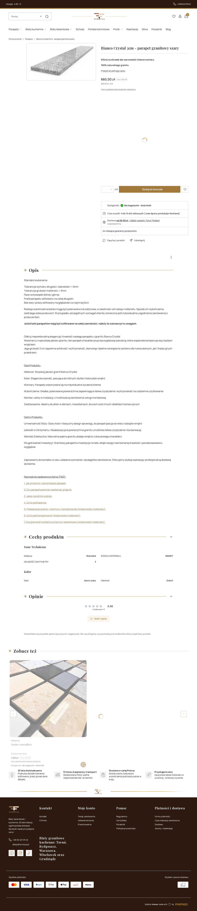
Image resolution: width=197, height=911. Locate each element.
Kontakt (42, 816)
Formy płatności (162, 816)
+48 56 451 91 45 (20, 839)
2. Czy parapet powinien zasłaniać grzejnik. (48, 489)
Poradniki (120, 824)
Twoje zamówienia (86, 816)
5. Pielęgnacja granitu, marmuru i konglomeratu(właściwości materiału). (65, 509)
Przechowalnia (84, 824)
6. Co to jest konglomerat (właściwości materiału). (52, 515)
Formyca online (15, 39)
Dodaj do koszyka (152, 189)
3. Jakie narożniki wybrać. (38, 496)
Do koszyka (83, 764)
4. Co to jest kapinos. (35, 502)
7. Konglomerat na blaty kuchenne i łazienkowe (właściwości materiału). (64, 522)
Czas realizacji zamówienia (167, 820)
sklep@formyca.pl (20, 844)
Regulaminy (121, 816)
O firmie (43, 820)
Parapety (29, 39)
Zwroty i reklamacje (164, 828)
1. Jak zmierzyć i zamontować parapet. (45, 483)
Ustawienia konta (86, 820)
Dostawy (159, 824)
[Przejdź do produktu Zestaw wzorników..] (48, 698)
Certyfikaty (121, 820)
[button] (46, 16)
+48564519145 (184, 4)
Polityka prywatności (126, 828)
